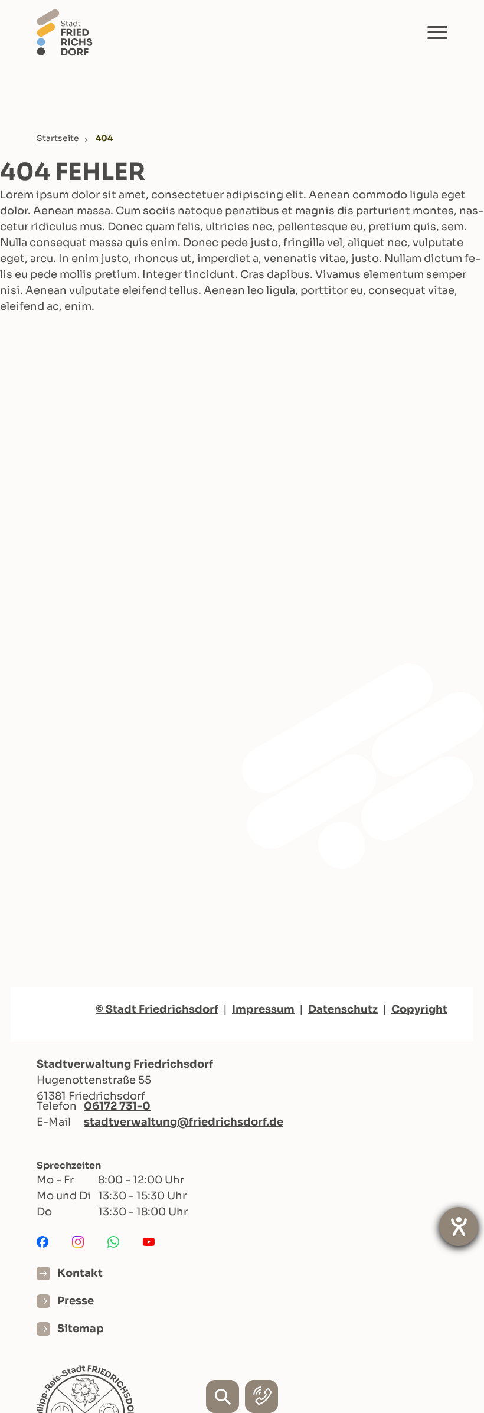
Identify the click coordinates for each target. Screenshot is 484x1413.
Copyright (419, 1009)
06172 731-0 (117, 1106)
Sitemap (80, 1328)
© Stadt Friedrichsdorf (157, 1009)
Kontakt (80, 1273)
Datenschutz (343, 1009)
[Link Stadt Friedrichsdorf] (65, 31)
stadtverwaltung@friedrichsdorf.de (183, 1122)
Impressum (263, 1009)
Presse (75, 1300)
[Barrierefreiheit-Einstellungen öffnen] (458, 1226)
